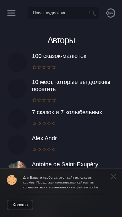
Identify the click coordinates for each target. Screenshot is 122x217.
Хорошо (20, 204)
